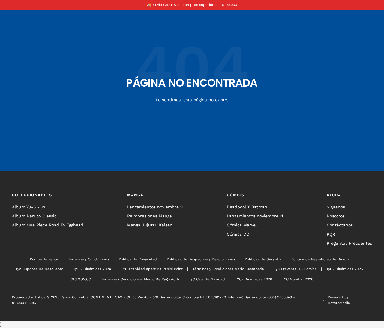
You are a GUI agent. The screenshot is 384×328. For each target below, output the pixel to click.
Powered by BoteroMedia (339, 300)
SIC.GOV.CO (81, 279)
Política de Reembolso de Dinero (320, 259)
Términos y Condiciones (88, 259)
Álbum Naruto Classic (34, 216)
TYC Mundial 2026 (297, 279)
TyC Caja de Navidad (207, 279)
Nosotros (336, 216)
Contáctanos (340, 225)
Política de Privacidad (138, 259)
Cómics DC (238, 234)
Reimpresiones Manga (149, 216)
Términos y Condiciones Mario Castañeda (228, 269)
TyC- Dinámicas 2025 (344, 269)
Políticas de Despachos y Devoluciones (201, 259)
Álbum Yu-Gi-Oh (28, 207)
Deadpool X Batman (247, 207)
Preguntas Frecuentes (349, 243)
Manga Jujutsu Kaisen (149, 225)
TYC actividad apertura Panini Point (152, 269)
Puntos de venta (44, 259)
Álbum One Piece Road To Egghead (47, 225)
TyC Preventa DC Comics (295, 269)
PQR (331, 234)
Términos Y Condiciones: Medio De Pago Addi (140, 279)
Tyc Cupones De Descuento (39, 269)
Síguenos (336, 207)
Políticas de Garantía (263, 259)
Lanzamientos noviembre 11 (155, 207)
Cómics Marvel (242, 225)
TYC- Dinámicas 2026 (253, 279)
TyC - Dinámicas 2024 (92, 269)
